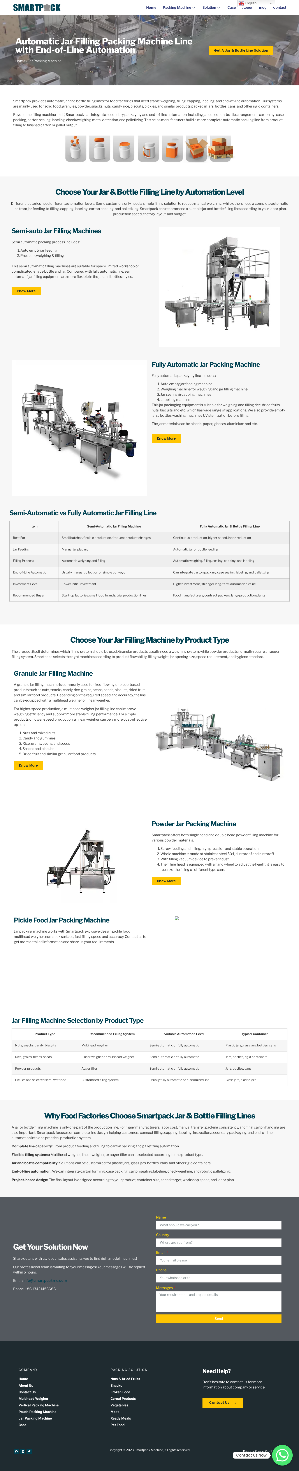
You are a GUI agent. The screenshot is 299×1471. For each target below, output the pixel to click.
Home (151, 7)
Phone (161, 1270)
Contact (279, 7)
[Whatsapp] (282, 1455)
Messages (164, 1288)
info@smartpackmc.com (45, 1280)
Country (162, 1235)
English (250, 3)
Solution (209, 7)
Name (161, 1217)
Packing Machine (177, 7)
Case (231, 7)
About (247, 7)
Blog (263, 7)
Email (161, 1253)
